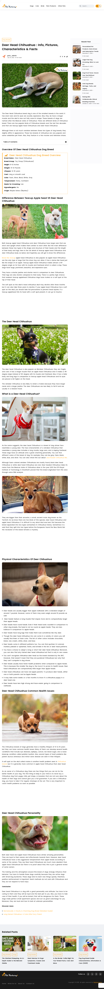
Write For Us (12, 984)
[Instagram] (100, 974)
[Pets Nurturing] (9, 6)
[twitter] (62, 56)
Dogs (32, 6)
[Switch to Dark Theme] (100, 6)
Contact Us (30, 984)
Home (4, 984)
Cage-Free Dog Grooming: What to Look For (90, 62)
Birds (42, 6)
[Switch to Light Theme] (97, 6)
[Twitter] (92, 974)
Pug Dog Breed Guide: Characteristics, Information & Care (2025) (90, 960)
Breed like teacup (8, 258)
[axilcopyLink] (67, 56)
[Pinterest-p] (96, 974)
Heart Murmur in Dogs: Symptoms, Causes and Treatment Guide (36, 960)
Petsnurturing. (98, 982)
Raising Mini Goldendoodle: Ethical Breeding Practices (89, 99)
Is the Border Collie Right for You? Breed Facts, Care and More (63, 960)
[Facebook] (60, 56)
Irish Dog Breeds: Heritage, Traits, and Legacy (89, 86)
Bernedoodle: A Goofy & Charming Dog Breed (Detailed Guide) (28, 911)
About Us (21, 984)
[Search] (80, 6)
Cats (37, 6)
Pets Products (51, 6)
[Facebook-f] (88, 974)
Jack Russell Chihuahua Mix (56, 458)
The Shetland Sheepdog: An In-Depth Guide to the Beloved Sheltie (13, 960)
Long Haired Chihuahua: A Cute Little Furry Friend (23, 914)
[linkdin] (64, 56)
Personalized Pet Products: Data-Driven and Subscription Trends (90, 49)
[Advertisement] (52, 21)
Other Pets (61, 6)
